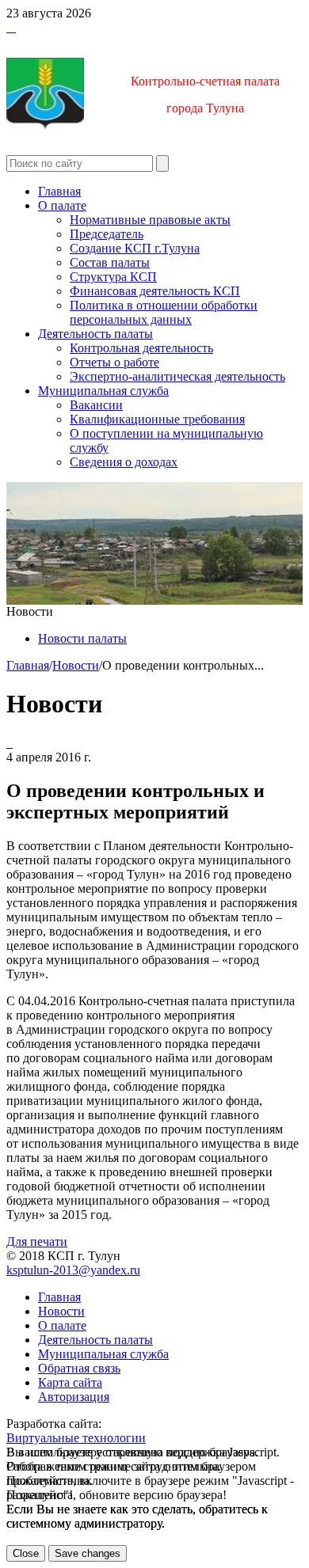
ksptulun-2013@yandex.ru (73, 1270)
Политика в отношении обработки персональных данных (164, 312)
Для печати (36, 1241)
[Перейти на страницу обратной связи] (14, 27)
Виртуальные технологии (76, 1438)
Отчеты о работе (114, 362)
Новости (75, 665)
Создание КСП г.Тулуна (135, 248)
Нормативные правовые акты (150, 219)
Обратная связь (79, 1368)
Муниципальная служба (103, 390)
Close (26, 1553)
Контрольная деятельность (141, 348)
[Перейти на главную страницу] (8, 27)
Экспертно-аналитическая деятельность (177, 376)
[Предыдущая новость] (11, 743)
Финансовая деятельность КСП (155, 291)
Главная (59, 191)
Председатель (106, 234)
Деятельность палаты (95, 333)
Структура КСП (113, 276)
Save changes (87, 1553)
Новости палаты (82, 638)
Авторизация (73, 1396)
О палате (62, 205)
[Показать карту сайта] (11, 27)
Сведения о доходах (123, 462)
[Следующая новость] (8, 743)
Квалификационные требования (157, 419)
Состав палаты (110, 262)
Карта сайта (70, 1382)
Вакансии (96, 405)
